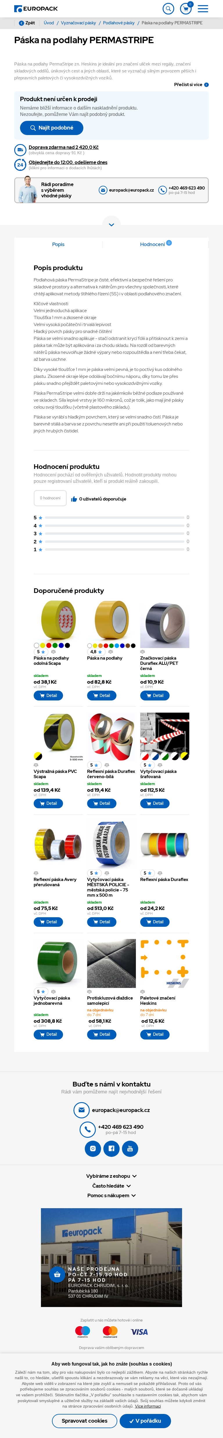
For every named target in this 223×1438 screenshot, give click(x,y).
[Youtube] (130, 1149)
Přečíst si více (188, 85)
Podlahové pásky (119, 23)
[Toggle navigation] (168, 8)
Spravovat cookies (84, 1420)
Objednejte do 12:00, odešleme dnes (68, 162)
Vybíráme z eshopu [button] (108, 1176)
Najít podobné (55, 127)
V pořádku (147, 1420)
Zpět (30, 23)
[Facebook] (111, 1149)
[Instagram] (93, 1149)
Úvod (49, 23)
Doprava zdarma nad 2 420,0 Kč (64, 147)
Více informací (148, 1406)
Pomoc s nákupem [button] (108, 1196)
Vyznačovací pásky (79, 23)
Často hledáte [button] (108, 1186)
